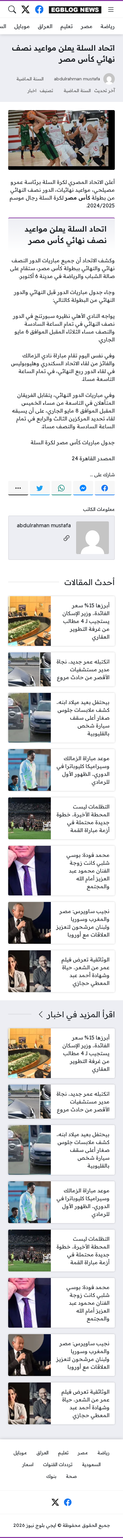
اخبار (32, 90)
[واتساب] (61, 488)
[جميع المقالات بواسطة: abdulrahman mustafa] (92, 537)
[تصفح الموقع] (111, 9)
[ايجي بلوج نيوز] (75, 9)
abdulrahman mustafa (77, 78)
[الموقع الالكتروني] (66, 538)
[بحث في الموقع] (12, 9)
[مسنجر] (83, 488)
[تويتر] (40, 488)
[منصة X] (25, 9)
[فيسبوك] (39, 9)
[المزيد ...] (18, 488)
